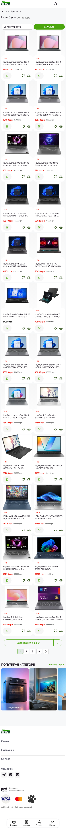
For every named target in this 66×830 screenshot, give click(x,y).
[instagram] (11, 775)
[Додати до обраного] (23, 75)
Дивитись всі (55, 664)
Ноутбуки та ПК (13, 11)
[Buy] (7, 75)
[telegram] (4, 775)
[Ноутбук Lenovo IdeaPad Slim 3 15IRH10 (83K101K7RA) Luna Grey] (49, 598)
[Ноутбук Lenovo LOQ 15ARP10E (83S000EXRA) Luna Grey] (17, 547)
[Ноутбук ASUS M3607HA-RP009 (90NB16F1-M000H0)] (49, 446)
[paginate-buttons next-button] (46, 651)
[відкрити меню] (62, 4)
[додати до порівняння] (28, 75)
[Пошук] (55, 4)
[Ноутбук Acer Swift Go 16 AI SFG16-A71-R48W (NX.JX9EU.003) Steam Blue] (49, 547)
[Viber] (17, 775)
